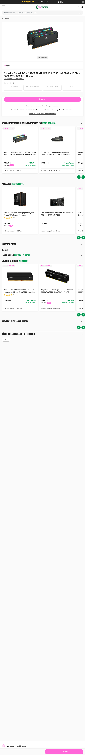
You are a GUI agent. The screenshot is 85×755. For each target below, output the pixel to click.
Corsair (6, 339)
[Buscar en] (80, 13)
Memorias (7, 19)
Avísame (43, 99)
